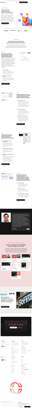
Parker (22, 359)
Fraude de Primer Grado (14, 352)
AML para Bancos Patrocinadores (25, 350)
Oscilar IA (3, 343)
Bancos (12, 360)
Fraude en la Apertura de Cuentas (16, 349)
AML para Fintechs (23, 349)
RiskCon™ (13, 368)
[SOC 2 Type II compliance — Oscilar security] (2, 360)
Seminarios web (13, 369)
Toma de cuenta (14, 350)
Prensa (22, 370)
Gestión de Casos (23, 352)
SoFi (22, 358)
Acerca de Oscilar (23, 367)
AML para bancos (23, 351)
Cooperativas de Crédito (15, 361)
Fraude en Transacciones (15, 351)
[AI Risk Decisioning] (4, 346)
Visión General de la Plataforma (5, 342)
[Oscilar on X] (4, 356)
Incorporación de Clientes (15, 342)
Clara (22, 361)
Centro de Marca (23, 374)
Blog (12, 367)
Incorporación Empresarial (15, 343)
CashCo (22, 360)
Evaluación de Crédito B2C (24, 342)
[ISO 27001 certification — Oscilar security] (5, 360)
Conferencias (13, 370)
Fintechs (13, 359)
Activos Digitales (14, 358)
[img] (3, 2)
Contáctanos (23, 368)
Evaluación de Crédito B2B (24, 343)
